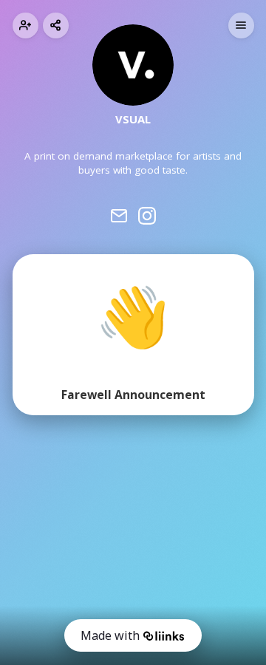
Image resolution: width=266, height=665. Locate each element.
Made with (110, 635)
